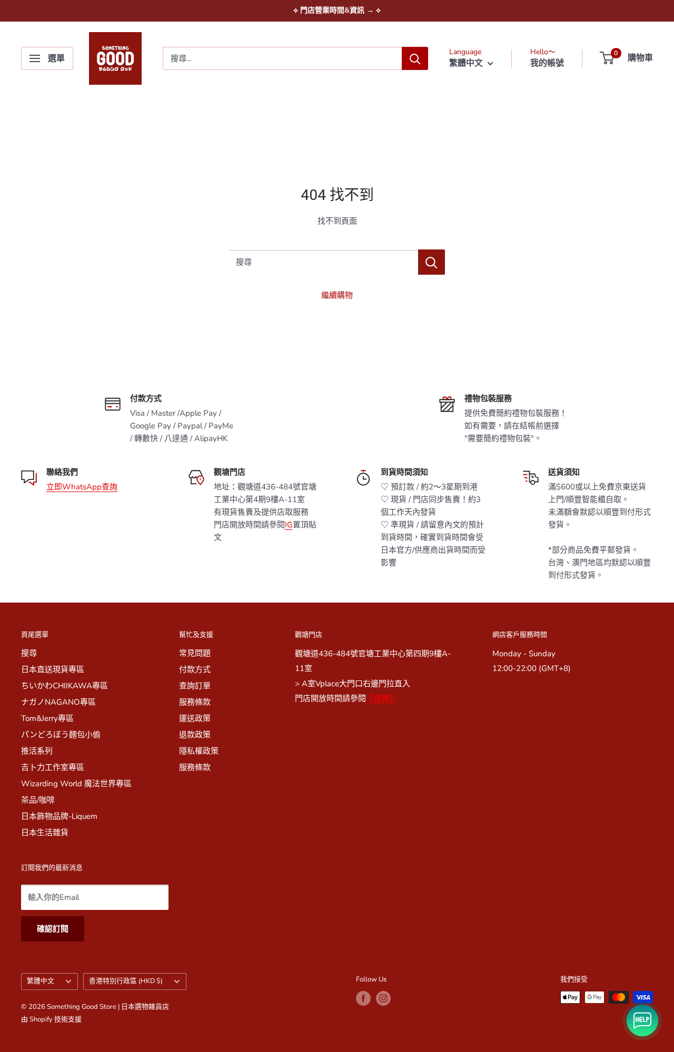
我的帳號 (547, 63)
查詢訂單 (195, 685)
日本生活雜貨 (44, 832)
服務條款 (195, 702)
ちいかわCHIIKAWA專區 (64, 685)
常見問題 (195, 653)
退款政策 (195, 734)
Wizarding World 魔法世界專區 (76, 783)
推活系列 (37, 751)
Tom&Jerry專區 (47, 718)
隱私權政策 (199, 751)
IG (289, 524)
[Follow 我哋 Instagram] (383, 998)
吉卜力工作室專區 (52, 767)
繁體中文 (40, 981)
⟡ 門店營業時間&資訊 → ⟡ (337, 10)
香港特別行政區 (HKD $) (126, 981)
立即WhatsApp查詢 (81, 487)
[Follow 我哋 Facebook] (363, 998)
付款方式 (195, 669)
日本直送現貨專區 (52, 669)
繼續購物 (337, 295)
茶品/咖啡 (38, 800)
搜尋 (29, 653)
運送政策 (195, 718)
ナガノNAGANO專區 (58, 702)
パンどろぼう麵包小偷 (61, 734)
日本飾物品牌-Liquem (59, 816)
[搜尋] (415, 58)
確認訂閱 (52, 929)
